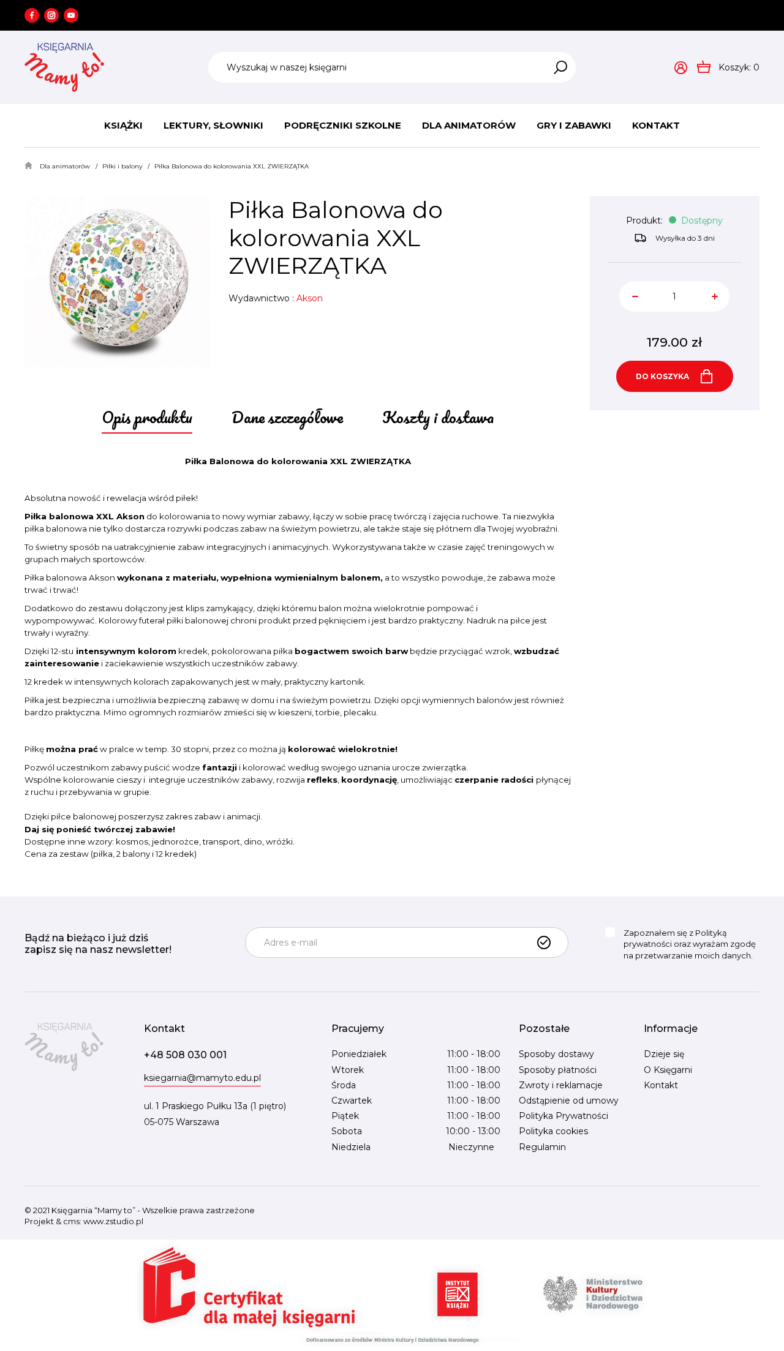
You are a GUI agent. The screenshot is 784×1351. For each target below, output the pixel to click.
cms (71, 1221)
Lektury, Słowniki (213, 125)
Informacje (671, 1028)
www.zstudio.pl (113, 1221)
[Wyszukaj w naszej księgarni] (560, 67)
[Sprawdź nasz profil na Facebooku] (31, 15)
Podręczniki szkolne (342, 125)
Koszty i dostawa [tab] (438, 417)
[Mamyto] (64, 67)
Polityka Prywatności (563, 1115)
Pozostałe (544, 1028)
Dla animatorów (469, 125)
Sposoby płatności (558, 1069)
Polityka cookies (553, 1131)
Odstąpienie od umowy (569, 1100)
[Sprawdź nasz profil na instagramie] (51, 15)
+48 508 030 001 (185, 1055)
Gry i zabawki (574, 125)
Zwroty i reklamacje (561, 1085)
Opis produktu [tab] (147, 417)
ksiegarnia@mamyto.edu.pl (202, 1077)
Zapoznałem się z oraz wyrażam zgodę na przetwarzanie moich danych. (690, 944)
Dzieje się (664, 1053)
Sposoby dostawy (556, 1053)
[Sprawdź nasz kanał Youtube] (71, 15)
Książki (123, 125)
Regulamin (542, 1147)
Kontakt (656, 125)
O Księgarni (668, 1069)
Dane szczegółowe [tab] (287, 417)
